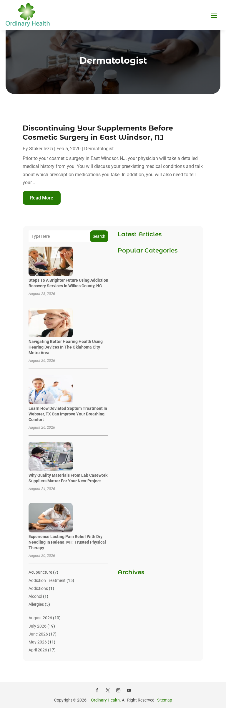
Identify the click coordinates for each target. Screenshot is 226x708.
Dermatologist (99, 148)
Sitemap (164, 700)
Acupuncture (40, 572)
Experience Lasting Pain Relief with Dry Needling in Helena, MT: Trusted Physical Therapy (67, 542)
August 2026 (40, 617)
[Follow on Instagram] (118, 690)
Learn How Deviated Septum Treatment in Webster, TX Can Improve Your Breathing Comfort (68, 414)
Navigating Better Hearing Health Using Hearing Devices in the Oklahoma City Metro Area (66, 347)
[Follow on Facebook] (97, 690)
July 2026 (37, 626)
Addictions (38, 588)
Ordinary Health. (106, 700)
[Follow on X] (108, 690)
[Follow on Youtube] (129, 690)
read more (41, 198)
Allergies (36, 604)
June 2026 (38, 634)
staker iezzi (41, 148)
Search (99, 236)
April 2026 (38, 650)
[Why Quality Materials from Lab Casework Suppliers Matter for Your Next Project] (51, 457)
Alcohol (35, 596)
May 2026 (38, 642)
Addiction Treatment (47, 580)
